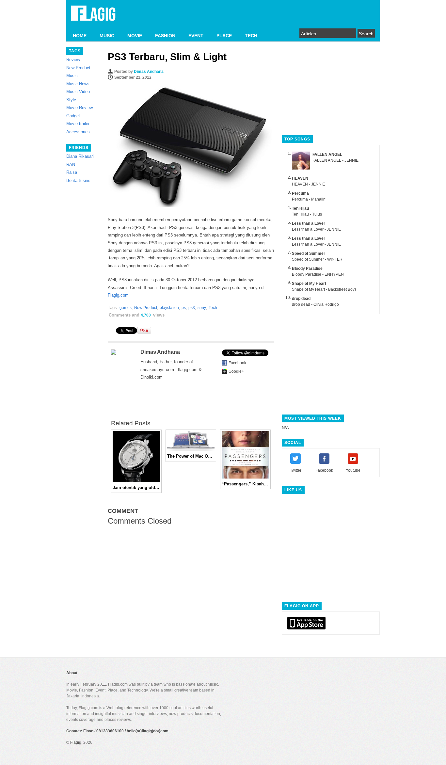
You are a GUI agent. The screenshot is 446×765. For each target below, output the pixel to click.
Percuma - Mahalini (309, 199)
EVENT (195, 35)
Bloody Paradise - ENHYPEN (318, 274)
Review (73, 59)
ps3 (191, 307)
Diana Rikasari (80, 156)
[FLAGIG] (93, 17)
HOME (80, 35)
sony (202, 307)
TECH (251, 35)
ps (184, 307)
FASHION (165, 35)
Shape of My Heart (309, 283)
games (125, 307)
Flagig (75, 742)
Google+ (236, 371)
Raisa (71, 172)
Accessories (78, 131)
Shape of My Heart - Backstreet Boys (324, 289)
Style (71, 99)
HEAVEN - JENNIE (308, 184)
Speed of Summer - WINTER (317, 259)
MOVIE (134, 35)
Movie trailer (77, 123)
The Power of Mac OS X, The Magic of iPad (191, 456)
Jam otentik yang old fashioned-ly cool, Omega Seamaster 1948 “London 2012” (136, 487)
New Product (78, 67)
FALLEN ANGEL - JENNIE (335, 160)
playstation (169, 307)
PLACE (224, 35)
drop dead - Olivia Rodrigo (315, 304)
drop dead (301, 298)
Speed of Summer (308, 253)
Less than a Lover (308, 223)
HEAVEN (300, 178)
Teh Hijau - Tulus (307, 214)
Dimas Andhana (149, 71)
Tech (213, 307)
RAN (70, 164)
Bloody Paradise (307, 268)
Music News (77, 83)
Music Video (78, 91)
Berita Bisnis (78, 180)
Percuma (300, 193)
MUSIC (107, 35)
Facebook (237, 363)
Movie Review (79, 107)
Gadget (73, 115)
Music (72, 75)
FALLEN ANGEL (327, 154)
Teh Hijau (300, 208)
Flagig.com (118, 295)
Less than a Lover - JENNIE (316, 229)
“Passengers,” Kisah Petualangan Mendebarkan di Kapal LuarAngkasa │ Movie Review (245, 483)
